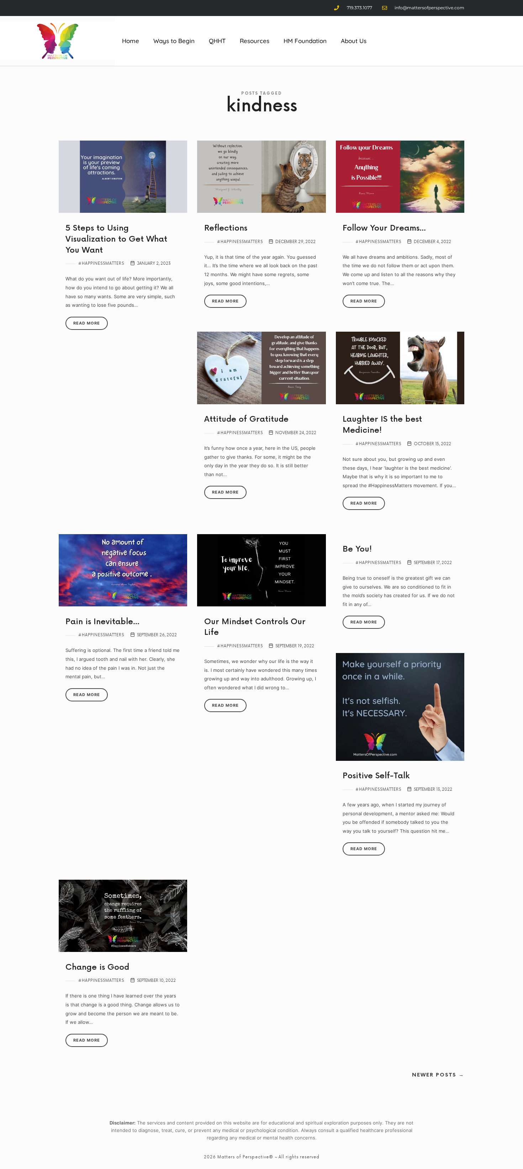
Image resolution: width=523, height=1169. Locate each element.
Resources (254, 40)
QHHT (217, 40)
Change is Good (97, 967)
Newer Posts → (438, 1075)
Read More (86, 323)
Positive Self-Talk (376, 776)
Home (130, 40)
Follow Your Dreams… (384, 228)
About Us (353, 40)
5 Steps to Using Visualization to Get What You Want (116, 239)
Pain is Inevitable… (102, 622)
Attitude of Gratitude (246, 419)
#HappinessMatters (101, 263)
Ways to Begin (174, 40)
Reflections (225, 228)
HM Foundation (305, 40)
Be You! (357, 549)
